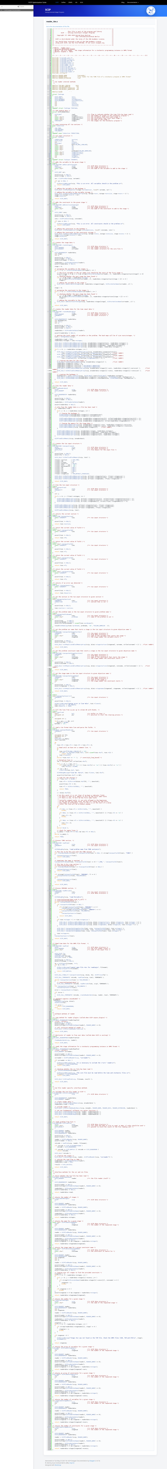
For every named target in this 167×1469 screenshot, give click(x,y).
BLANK (66, 722)
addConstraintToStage (70, 205)
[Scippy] (150, 10)
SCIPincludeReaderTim (71, 1029)
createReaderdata (68, 311)
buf (73, 713)
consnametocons (77, 100)
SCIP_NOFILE (66, 971)
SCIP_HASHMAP (59, 99)
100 (49, 153)
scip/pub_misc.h (66, 61)
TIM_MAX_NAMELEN (84, 151)
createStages (67, 245)
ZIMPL (70, 2)
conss (74, 98)
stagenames (75, 154)
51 (49, 92)
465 (49, 614)
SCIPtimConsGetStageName (70, 1248)
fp (72, 141)
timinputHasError (66, 585)
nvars (74, 102)
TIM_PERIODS (59, 129)
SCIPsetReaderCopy (69, 1112)
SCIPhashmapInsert (69, 190)
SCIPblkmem (113, 377)
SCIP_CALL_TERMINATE (62, 977)
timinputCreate (67, 446)
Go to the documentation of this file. (58, 26)
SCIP (57, 2)
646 (49, 843)
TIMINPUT (74, 159)
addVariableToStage (69, 164)
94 (49, 146)
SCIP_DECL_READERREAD (60, 1049)
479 (49, 632)
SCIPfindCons (64, 218)
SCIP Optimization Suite (37, 2)
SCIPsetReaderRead (69, 1114)
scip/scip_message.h (67, 68)
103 (49, 157)
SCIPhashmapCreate (72, 377)
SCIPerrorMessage (61, 703)
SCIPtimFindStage (61, 1300)
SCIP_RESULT (59, 1127)
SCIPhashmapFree (65, 414)
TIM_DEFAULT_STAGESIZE (80, 473)
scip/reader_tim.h (66, 65)
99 (49, 152)
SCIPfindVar (63, 178)
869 (49, 1123)
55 (49, 97)
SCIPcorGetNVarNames (74, 270)
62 (49, 105)
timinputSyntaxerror (63, 696)
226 (49, 311)
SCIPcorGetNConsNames (75, 291)
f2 (72, 148)
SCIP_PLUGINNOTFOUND (73, 1145)
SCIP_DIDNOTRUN (71, 1064)
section (74, 139)
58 (49, 100)
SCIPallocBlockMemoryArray (73, 343)
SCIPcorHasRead (64, 1070)
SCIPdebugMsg (59, 849)
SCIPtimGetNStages (62, 1198)
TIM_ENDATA (58, 131)
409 (49, 544)
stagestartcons (77, 153)
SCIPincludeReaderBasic (71, 1108)
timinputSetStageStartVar (71, 632)
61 (49, 104)
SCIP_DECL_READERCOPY (60, 1020)
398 (49, 530)
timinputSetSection (63, 599)
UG (76, 2)
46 (49, 85)
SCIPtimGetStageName (69, 1222)
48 (49, 88)
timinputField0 (67, 530)
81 (49, 129)
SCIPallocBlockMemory (73, 362)
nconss (74, 103)
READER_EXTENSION (119, 1108)
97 (49, 149)
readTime (65, 843)
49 (49, 89)
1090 (49, 1400)
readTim (65, 946)
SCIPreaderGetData (71, 262)
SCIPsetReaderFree (69, 1113)
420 (49, 558)
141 (49, 205)
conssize (75, 105)
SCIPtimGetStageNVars (63, 1400)
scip (73, 166)
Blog (122, 2)
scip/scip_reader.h (67, 71)
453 (49, 599)
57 (49, 99)
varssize (75, 104)
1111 (49, 1427)
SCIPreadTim (67, 1079)
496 (49, 653)
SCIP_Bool (58, 114)
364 (49, 487)
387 (49, 516)
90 (49, 141)
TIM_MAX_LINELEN (80, 144)
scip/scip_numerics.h (68, 69)
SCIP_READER (59, 247)
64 (49, 108)
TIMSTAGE (74, 108)
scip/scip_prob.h (66, 70)
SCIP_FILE (58, 141)
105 (49, 159)
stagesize (75, 157)
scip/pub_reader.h (66, 63)
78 (49, 125)
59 (49, 102)
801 (49, 1037)
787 (49, 1020)
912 (49, 1177)
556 (49, 730)
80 (49, 128)
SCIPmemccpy (63, 625)
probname (75, 617)
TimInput (61, 137)
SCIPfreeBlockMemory (66, 427)
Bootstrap (58, 1465)
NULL (67, 174)
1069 (49, 1374)
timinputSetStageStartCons (72, 653)
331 (49, 446)
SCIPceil (75, 375)
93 (49, 144)
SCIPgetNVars (65, 337)
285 (49, 388)
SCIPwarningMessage (64, 183)
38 (49, 75)
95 (49, 147)
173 (49, 245)
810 (49, 1049)
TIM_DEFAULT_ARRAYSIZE (91, 365)
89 (49, 139)
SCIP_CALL (58, 190)
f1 (72, 147)
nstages (74, 156)
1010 (49, 1300)
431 (49, 571)
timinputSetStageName (70, 676)
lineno (74, 142)
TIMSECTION (75, 133)
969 (49, 1248)
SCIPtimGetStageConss (69, 1374)
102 (49, 156)
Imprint (71, 1463)
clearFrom (59, 712)
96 (49, 148)
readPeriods (66, 890)
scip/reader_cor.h (66, 64)
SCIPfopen (62, 963)
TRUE (70, 339)
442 (49, 585)
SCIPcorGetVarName (93, 274)
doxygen (92, 1461)
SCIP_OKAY (65, 185)
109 (49, 164)
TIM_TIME (58, 128)
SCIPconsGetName (73, 1280)
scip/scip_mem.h (66, 66)
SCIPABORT (60, 1339)
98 (49, 151)
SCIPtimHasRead (65, 1177)
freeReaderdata (61, 388)
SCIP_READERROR (67, 1006)
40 (49, 78)
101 (49, 154)
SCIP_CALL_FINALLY (61, 975)
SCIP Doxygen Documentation (12, 10)
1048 (49, 1348)
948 (49, 1222)
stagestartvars (77, 152)
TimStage (61, 94)
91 (49, 142)
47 (49, 87)
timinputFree (61, 487)
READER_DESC (107, 1108)
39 (49, 76)
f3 (72, 149)
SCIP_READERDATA (60, 252)
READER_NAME (90, 1025)
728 (49, 946)
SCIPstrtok (72, 781)
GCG (81, 2)
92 (49, 143)
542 (49, 712)
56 (49, 98)
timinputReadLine (66, 730)
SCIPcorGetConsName (74, 296)
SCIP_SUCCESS (67, 1164)
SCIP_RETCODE (57, 164)
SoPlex (63, 2)
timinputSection (66, 516)
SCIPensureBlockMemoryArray (73, 193)
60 (49, 103)
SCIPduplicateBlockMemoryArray (77, 352)
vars (73, 97)
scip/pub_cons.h (66, 58)
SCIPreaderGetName (72, 1025)
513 (49, 676)
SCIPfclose (99, 975)
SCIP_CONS (58, 98)
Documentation (132, 2)
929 (49, 1198)
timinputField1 (67, 544)
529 (49, 696)
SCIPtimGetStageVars (68, 1348)
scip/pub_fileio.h (66, 59)
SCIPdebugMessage (63, 772)
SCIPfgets (72, 752)
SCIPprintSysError (63, 968)
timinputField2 (67, 558)
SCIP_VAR (58, 97)
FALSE (74, 463)
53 (49, 94)
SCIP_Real (88, 375)
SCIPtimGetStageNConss (63, 1427)
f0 (72, 146)
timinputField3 (67, 571)
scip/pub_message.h (67, 60)
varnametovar (76, 99)
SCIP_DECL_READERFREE (60, 1037)
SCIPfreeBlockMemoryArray (68, 418)
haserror (75, 143)
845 (49, 1093)
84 (49, 133)
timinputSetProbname (63, 614)
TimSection (60, 125)
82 (49, 131)
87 (49, 137)
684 (49, 890)
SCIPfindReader (69, 1058)
